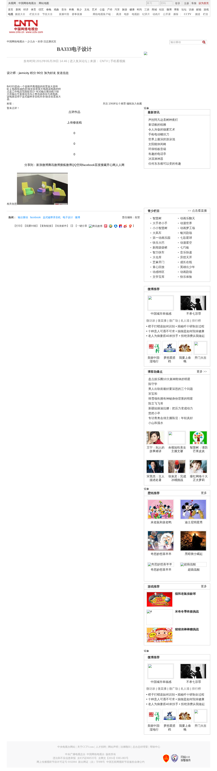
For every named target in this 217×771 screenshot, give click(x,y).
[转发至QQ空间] (110, 225)
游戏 (206, 9)
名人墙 (185, 320)
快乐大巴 (158, 242)
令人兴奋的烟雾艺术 (161, 129)
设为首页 (204, 3)
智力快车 (158, 252)
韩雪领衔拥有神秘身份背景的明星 (170, 398)
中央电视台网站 (66, 746)
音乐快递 (186, 252)
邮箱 (198, 9)
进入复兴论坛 (79, 61)
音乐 (64, 9)
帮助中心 (155, 746)
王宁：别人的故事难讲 (155, 449)
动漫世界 (186, 223)
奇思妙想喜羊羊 (161, 554)
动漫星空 (186, 242)
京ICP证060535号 (87, 758)
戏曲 (56, 9)
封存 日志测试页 (47, 41)
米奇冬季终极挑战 (187, 611)
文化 (86, 9)
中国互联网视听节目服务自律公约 (125, 761)
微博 (169, 9)
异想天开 (186, 257)
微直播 (162, 320)
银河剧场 (186, 233)
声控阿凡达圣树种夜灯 (163, 119)
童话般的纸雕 (157, 124)
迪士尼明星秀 (194, 522)
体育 (33, 9)
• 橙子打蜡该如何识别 (160, 326)
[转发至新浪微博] (124, 225)
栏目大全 (34, 14)
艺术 (94, 9)
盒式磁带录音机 (52, 217)
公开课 (167, 14)
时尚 (139, 9)
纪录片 (146, 14)
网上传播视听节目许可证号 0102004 (57, 761)
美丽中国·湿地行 (153, 359)
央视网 (12, 3)
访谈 (191, 9)
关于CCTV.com (85, 746)
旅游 (124, 9)
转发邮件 (62, 225)
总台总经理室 (140, 746)
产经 (109, 9)
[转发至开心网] (105, 225)
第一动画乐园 (161, 237)
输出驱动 (23, 217)
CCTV (187, 14)
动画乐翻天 (187, 218)
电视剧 (135, 14)
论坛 (183, 9)
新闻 (18, 9)
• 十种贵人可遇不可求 (161, 331)
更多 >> (202, 371)
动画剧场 (186, 272)
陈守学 (152, 384)
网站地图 (44, 3)
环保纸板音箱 (157, 149)
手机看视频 (117, 61)
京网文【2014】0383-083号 (113, 758)
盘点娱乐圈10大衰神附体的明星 (169, 379)
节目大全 (47, 14)
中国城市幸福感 (161, 313)
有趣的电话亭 (157, 154)
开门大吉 (200, 357)
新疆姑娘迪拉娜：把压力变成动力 (170, 408)
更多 (204, 493)
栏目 (205, 14)
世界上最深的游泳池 (161, 139)
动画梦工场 (187, 228)
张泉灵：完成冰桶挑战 (177, 478)
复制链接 (46, 225)
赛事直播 (77, 14)
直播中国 (64, 14)
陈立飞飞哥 (155, 403)
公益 (102, 9)
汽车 (117, 9)
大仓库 (157, 257)
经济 (25, 9)
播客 (175, 14)
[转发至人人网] (115, 225)
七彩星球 (186, 237)
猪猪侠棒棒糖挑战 (187, 629)
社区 (161, 9)
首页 (10, 9)
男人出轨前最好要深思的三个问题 (170, 388)
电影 (126, 14)
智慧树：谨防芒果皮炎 (199, 449)
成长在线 (186, 262)
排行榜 (196, 320)
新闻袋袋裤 (160, 247)
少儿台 (31, 41)
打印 (18, 225)
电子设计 (68, 217)
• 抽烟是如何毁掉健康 (190, 331)
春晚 (48, 9)
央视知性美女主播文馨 (177, 449)
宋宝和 (152, 393)
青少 (79, 9)
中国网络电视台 (27, 3)
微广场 (173, 320)
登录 (177, 3)
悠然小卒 (154, 413)
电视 (10, 14)
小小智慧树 (160, 228)
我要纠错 (31, 225)
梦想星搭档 (169, 359)
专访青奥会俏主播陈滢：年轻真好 (170, 418)
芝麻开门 (158, 262)
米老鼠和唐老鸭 (161, 522)
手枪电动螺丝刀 (158, 134)
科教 (71, 9)
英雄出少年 (187, 267)
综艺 (41, 9)
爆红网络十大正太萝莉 (199, 478)
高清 (118, 14)
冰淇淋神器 (155, 158)
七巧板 (184, 247)
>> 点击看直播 (197, 210)
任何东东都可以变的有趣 (164, 163)
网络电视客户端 (102, 14)
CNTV (104, 61)
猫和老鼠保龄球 (185, 593)
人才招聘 (101, 746)
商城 (154, 9)
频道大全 (20, 14)
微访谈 (150, 320)
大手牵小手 (160, 223)
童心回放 (158, 267)
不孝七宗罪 (193, 313)
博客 (176, 9)
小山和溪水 (155, 423)
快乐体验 (186, 276)
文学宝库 (158, 276)
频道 (197, 14)
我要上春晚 (185, 359)
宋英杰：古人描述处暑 (155, 478)
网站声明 (113, 746)
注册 (186, 3)
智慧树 (157, 218)
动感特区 (158, 272)
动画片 (156, 14)
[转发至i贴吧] (120, 225)
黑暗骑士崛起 (194, 554)
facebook (35, 217)
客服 (193, 3)
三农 (146, 9)
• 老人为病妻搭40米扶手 (162, 336)
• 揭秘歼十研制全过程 (190, 326)
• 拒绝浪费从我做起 (192, 336)
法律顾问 (125, 746)
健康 (132, 9)
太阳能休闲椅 (157, 144)
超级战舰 (194, 569)
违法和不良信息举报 (64, 758)
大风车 (157, 233)
